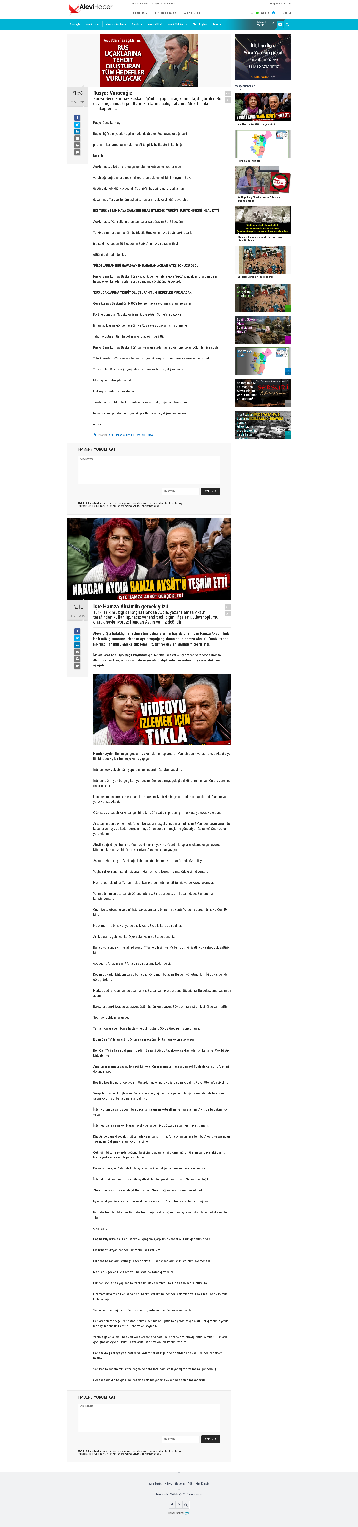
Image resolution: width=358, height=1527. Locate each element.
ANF (111, 435)
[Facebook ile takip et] (172, 1505)
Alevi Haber (93, 24)
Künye (168, 1483)
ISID (133, 435)
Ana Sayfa (155, 1483)
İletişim (180, 1483)
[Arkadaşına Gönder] (77, 138)
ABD (144, 435)
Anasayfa (75, 24)
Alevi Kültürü (155, 24)
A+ (228, 93)
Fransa (118, 435)
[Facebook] (77, 118)
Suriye (126, 435)
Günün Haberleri (140, 3)
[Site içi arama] (287, 24)
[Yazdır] (77, 145)
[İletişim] (280, 24)
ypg (138, 435)
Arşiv (156, 3)
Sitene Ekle (169, 3)
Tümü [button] (216, 24)
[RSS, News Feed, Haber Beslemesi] (179, 1505)
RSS (190, 1483)
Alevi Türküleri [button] (176, 24)
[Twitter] (77, 125)
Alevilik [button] (136, 24)
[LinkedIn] (77, 131)
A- (228, 100)
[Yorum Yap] (77, 152)
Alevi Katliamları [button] (114, 24)
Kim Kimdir (202, 1483)
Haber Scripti (176, 1513)
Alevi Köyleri (200, 24)
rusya (150, 435)
